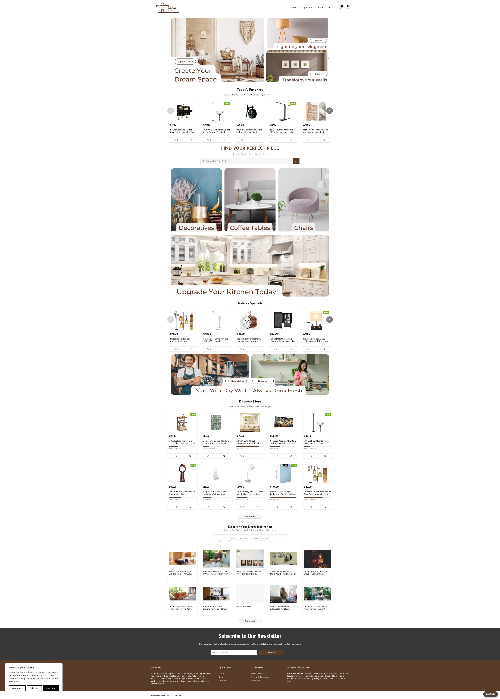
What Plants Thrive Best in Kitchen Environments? (181, 607)
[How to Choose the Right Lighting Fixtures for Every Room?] (182, 558)
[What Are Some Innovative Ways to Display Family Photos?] (249, 558)
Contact (320, 7)
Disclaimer (256, 680)
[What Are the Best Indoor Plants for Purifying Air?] (317, 593)
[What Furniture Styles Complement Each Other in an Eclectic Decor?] (216, 593)
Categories (304, 7)
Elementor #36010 (244, 606)
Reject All (34, 688)
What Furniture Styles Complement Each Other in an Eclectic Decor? (215, 609)
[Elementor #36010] (249, 593)
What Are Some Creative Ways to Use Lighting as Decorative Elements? (315, 574)
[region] (34, 678)
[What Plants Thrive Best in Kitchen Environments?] (182, 593)
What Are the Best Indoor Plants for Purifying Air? (315, 607)
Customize (17, 688)
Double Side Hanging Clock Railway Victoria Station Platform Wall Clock (249, 132)
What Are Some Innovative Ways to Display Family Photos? (248, 574)
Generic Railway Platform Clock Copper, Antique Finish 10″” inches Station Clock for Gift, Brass (248, 342)
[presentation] (170, 110)
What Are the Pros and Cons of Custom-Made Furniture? (215, 572)
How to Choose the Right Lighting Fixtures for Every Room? (180, 574)
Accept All (50, 688)
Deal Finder (491, 694)
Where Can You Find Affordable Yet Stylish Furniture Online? (280, 609)
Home (293, 7)
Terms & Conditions (260, 677)
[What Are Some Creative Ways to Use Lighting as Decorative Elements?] (317, 558)
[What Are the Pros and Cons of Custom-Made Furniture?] (216, 558)
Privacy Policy (257, 673)
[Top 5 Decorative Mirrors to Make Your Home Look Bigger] (283, 558)
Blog (330, 7)
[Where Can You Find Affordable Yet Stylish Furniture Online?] (283, 593)
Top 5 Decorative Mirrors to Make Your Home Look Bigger (283, 572)
